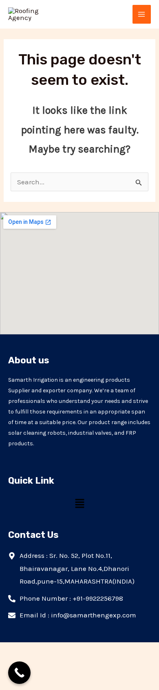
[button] (79, 504)
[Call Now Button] (19, 672)
